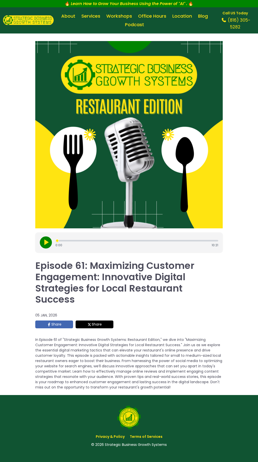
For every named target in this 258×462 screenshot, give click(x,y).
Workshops (119, 16)
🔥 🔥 (129, 4)
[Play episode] (46, 242)
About (68, 16)
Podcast (134, 24)
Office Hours (152, 16)
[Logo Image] (28, 20)
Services (90, 16)
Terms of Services (146, 436)
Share (56, 324)
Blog (203, 16)
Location (182, 16)
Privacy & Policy (110, 436)
